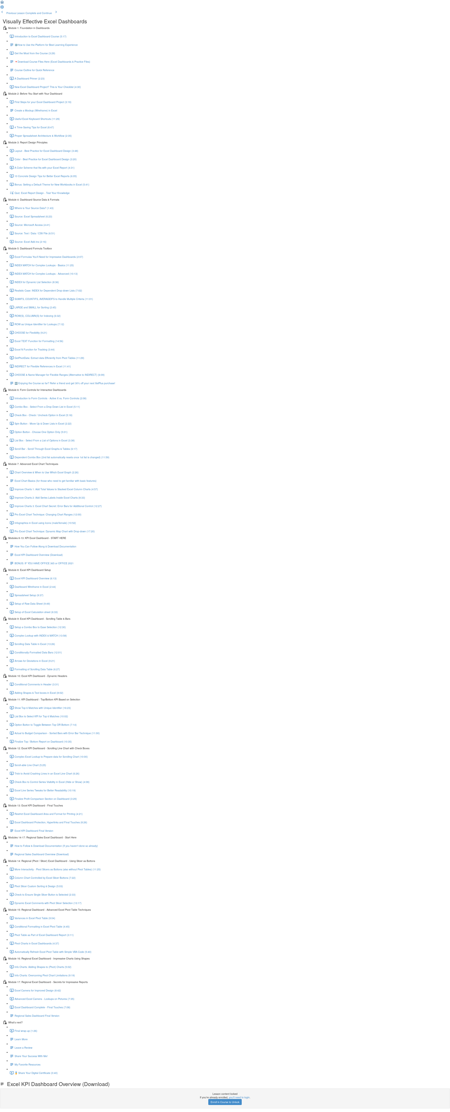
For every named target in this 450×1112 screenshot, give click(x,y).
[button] (2, 3)
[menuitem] (2, 8)
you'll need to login (239, 1097)
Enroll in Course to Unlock (225, 1102)
